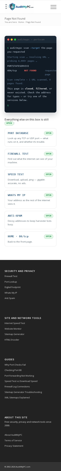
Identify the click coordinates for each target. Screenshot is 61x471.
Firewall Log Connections (17, 386)
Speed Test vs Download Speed (21, 381)
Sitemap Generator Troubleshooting (23, 392)
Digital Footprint (13, 287)
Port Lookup (11, 281)
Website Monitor (13, 328)
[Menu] (51, 7)
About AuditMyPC (13, 434)
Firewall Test (11, 276)
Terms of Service (13, 440)
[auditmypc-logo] (25, 7)
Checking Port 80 (13, 370)
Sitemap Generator (14, 334)
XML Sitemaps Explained (17, 397)
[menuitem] (51, 7)
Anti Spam (10, 298)
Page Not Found (15, 18)
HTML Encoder (12, 339)
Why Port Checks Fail (15, 364)
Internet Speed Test (15, 323)
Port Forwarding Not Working (19, 375)
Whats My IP (11, 292)
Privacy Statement (14, 445)
